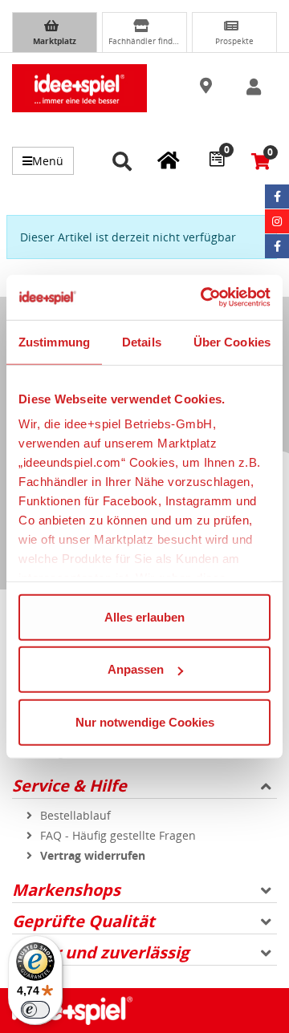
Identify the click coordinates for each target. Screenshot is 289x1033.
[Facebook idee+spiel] (277, 196)
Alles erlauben (144, 616)
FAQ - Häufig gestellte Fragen (118, 835)
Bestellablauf (75, 815)
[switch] (35, 1010)
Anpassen (136, 669)
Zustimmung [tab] (54, 341)
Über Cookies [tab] (232, 341)
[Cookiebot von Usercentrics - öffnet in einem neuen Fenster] (204, 297)
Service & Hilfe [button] (69, 785)
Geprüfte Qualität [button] (83, 921)
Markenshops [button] (66, 890)
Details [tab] (141, 341)
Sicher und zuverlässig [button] (100, 952)
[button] (208, 86)
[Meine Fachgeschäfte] (168, 159)
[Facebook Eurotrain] (277, 246)
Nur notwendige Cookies (144, 721)
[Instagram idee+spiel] (277, 221)
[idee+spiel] (79, 88)
